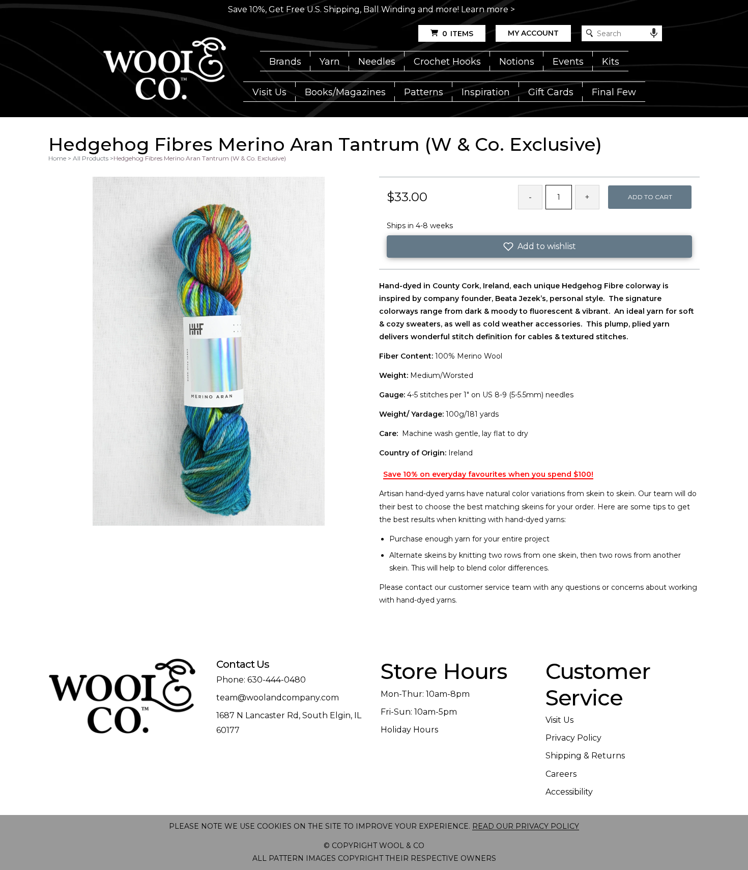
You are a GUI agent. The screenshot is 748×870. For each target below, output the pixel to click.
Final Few (614, 92)
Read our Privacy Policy (525, 826)
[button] (539, 246)
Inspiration (486, 92)
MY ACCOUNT (533, 33)
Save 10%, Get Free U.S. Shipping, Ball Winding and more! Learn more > (371, 9)
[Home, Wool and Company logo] (164, 69)
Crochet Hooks (447, 61)
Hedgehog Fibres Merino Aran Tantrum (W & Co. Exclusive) (199, 158)
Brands (285, 61)
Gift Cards (550, 92)
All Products (90, 158)
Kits (610, 61)
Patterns (423, 92)
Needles (376, 61)
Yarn (330, 61)
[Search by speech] (653, 33)
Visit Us (269, 92)
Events (568, 61)
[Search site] (589, 33)
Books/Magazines (345, 92)
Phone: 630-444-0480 (261, 680)
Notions (516, 61)
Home (57, 158)
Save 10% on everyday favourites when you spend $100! (488, 474)
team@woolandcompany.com (277, 697)
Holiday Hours (409, 730)
